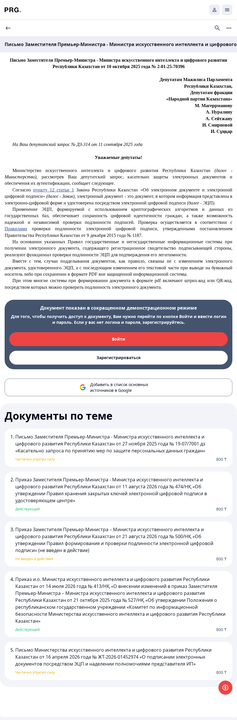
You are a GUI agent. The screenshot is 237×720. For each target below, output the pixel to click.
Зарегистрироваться (118, 357)
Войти (118, 339)
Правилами (16, 228)
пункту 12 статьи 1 (53, 189)
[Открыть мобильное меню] (227, 10)
